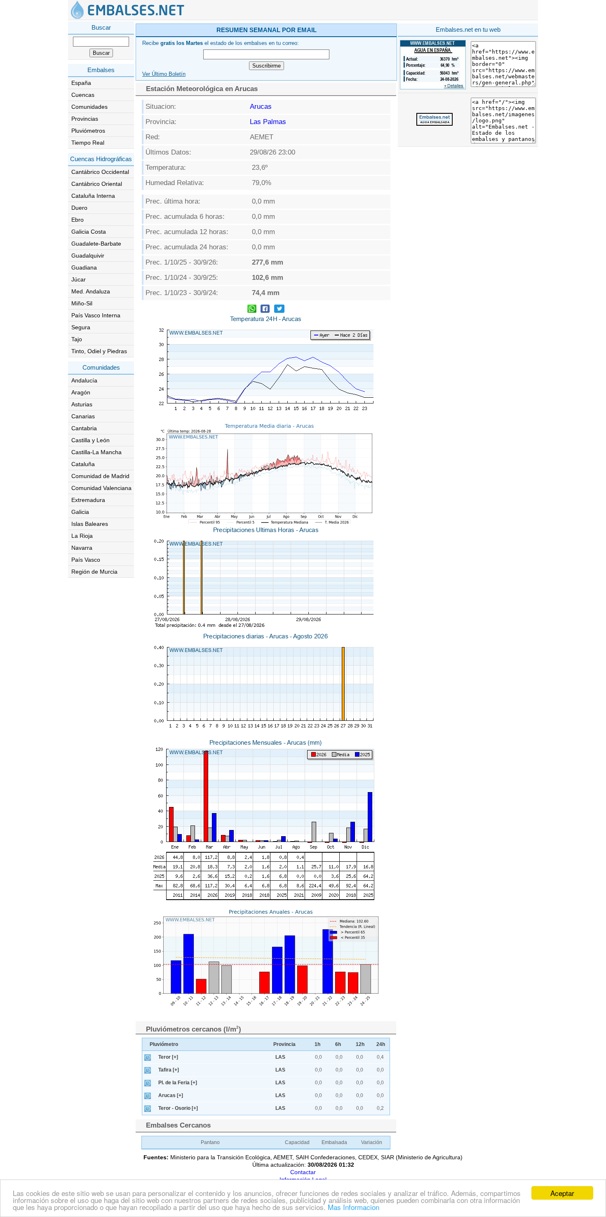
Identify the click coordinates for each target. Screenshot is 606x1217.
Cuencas (82, 94)
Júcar (78, 279)
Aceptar (562, 1193)
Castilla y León (90, 440)
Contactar (303, 1172)
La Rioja (82, 535)
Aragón (80, 392)
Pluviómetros (88, 130)
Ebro (77, 219)
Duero (79, 207)
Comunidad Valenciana (101, 488)
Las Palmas (268, 122)
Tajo (76, 339)
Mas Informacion (353, 1206)
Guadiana (84, 267)
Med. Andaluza (90, 291)
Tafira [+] (168, 1070)
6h (338, 1044)
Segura (80, 327)
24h (380, 1044)
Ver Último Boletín (164, 74)
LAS (280, 1057)
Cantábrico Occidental (100, 172)
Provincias (84, 118)
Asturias (81, 404)
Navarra (81, 547)
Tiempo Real (87, 142)
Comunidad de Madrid (100, 476)
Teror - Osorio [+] (178, 1108)
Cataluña (83, 464)
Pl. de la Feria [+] (177, 1083)
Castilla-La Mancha (96, 452)
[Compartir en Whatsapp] (251, 310)
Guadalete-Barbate (96, 243)
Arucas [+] (170, 1095)
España (81, 83)
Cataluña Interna (93, 195)
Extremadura (88, 500)
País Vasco (85, 559)
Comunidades (89, 106)
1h (317, 1044)
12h (360, 1044)
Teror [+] (168, 1057)
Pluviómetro (164, 1044)
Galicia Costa (88, 231)
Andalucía (84, 380)
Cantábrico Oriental (96, 184)
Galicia (80, 512)
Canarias (83, 416)
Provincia (284, 1044)
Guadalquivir (87, 255)
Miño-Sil (81, 303)
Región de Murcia (94, 571)
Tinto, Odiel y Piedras (99, 351)
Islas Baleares (89, 524)
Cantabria (84, 428)
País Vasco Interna (95, 315)
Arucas (261, 106)
